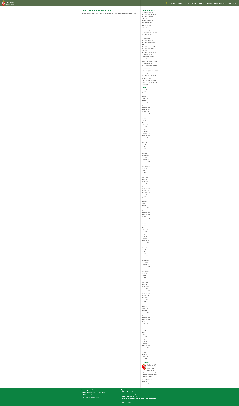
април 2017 (145, 334)
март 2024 (144, 153)
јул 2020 (144, 249)
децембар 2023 (146, 159)
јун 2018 (144, 304)
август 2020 (145, 247)
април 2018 (145, 308)
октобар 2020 (145, 242)
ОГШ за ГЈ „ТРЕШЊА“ (147, 73)
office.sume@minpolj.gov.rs (148, 383)
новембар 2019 (146, 267)
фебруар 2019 (145, 286)
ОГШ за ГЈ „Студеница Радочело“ (130, 396)
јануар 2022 (145, 210)
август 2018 (145, 299)
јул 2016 (144, 352)
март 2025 (144, 127)
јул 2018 (144, 301)
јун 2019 (144, 277)
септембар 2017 (146, 323)
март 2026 (144, 100)
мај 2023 (144, 175)
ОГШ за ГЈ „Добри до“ (147, 40)
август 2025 (145, 116)
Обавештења (201, 3)
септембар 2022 (146, 192)
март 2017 (144, 337)
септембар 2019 (146, 271)
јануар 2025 (145, 131)
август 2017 (145, 326)
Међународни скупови (219, 3)
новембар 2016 (146, 345)
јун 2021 (144, 225)
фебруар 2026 (145, 103)
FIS (168, 3)
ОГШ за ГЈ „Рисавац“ (147, 27)
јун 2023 (144, 172)
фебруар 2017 (145, 339)
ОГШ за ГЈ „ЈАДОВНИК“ (148, 30)
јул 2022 (144, 197)
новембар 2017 (146, 319)
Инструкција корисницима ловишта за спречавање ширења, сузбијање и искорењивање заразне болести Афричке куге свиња (149, 58)
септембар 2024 (146, 140)
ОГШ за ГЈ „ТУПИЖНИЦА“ (148, 46)
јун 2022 (144, 199)
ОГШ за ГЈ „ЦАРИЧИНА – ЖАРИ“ (150, 71)
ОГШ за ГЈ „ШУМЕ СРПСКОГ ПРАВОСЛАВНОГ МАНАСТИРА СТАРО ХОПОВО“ (149, 77)
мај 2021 (144, 227)
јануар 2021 (145, 236)
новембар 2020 (146, 240)
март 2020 (144, 258)
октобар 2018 (145, 295)
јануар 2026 (145, 105)
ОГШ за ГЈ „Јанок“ (146, 38)
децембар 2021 (146, 212)
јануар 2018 (145, 315)
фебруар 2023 (145, 181)
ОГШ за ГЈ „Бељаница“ (147, 12)
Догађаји (209, 3)
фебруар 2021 (145, 234)
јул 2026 (144, 92)
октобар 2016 (145, 347)
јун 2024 (144, 146)
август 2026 (145, 89)
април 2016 (145, 356)
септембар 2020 (146, 245)
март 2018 (144, 310)
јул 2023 (144, 170)
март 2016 (144, 358)
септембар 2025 (146, 113)
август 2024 (145, 142)
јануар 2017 (145, 341)
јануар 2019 (145, 288)
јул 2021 (144, 223)
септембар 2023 (146, 166)
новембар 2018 (146, 293)
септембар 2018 (146, 297)
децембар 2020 (146, 238)
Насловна (173, 3)
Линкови (230, 3)
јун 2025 (144, 120)
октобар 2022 (145, 190)
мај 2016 (144, 354)
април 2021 (145, 229)
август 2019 (145, 273)
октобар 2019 (145, 269)
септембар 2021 (146, 218)
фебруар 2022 (145, 207)
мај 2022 (144, 201)
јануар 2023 (145, 183)
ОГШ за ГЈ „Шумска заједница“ (149, 14)
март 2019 (144, 284)
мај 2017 (144, 332)
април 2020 (145, 256)
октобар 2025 (145, 111)
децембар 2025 (146, 107)
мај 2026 (144, 96)
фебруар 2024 (145, 155)
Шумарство (179, 3)
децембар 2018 (146, 291)
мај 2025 (144, 122)
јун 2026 (144, 94)
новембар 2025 (146, 109)
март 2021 (144, 232)
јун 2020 (144, 251)
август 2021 (145, 221)
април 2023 (145, 177)
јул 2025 (144, 118)
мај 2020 (144, 253)
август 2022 (145, 194)
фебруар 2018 (145, 312)
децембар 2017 (146, 317)
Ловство (187, 3)
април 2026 (145, 98)
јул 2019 (144, 275)
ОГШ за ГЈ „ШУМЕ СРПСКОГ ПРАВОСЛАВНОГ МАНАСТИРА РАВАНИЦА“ (149, 82)
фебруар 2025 (145, 129)
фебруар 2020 (145, 260)
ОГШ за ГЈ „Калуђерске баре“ (149, 52)
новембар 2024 (146, 135)
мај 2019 (144, 280)
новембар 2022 (146, 188)
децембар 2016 (146, 343)
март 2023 (144, 179)
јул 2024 (144, 144)
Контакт (235, 3)
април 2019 (145, 282)
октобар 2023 (145, 164)
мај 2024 (144, 148)
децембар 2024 (146, 133)
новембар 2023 (146, 162)
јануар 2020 (145, 262)
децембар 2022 (146, 186)
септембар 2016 (146, 350)
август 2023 (145, 168)
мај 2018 (144, 306)
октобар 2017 (145, 321)
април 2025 (145, 124)
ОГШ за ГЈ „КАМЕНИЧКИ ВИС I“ (150, 32)
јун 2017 (144, 330)
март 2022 (144, 205)
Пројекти (194, 3)
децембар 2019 (146, 264)
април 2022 (145, 203)
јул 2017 (144, 328)
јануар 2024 (145, 157)
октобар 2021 (145, 216)
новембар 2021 (146, 214)
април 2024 (145, 151)
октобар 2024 (145, 137)
